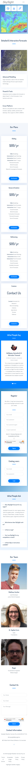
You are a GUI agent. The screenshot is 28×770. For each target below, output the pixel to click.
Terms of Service (15, 434)
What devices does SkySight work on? (13, 523)
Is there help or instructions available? (11, 544)
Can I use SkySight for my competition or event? (11, 536)
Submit (14, 724)
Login (14, 481)
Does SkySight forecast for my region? (12, 506)
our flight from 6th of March (16, 369)
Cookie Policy (17, 758)
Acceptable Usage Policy (10, 759)
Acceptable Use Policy (13, 436)
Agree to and (13, 435)
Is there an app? (9, 530)
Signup (14, 448)
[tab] (8, 8)
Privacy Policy (23, 758)
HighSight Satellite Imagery (13, 764)
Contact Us (14, 323)
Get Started (14, 178)
